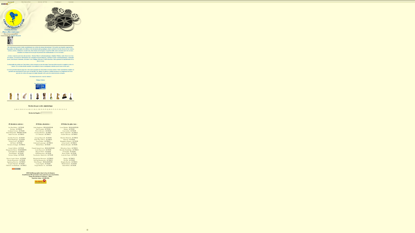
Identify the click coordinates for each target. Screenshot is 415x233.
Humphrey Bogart (65, 141)
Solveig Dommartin (40, 160)
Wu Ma (66, 160)
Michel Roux (40, 145)
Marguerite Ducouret (39, 158)
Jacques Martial (13, 164)
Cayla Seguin (40, 164)
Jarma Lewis (13, 141)
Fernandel (66, 151)
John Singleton (37, 127)
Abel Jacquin (40, 129)
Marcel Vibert (40, 151)
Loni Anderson (12, 151)
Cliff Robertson (40, 153)
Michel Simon (66, 164)
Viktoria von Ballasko (12, 165)
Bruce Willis (66, 153)
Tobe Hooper (38, 162)
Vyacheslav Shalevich (39, 155)
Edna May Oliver (39, 139)
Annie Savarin (12, 134)
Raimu (66, 129)
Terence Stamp (12, 155)
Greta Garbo (66, 143)
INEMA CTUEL (11, 30)
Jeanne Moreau (65, 134)
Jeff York (13, 143)
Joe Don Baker (12, 127)
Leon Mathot (64, 127)
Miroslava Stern (66, 148)
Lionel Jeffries (12, 148)
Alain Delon (65, 165)
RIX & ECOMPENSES (11, 32)
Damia (66, 158)
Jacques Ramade (16, 35)
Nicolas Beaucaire (12, 160)
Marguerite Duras (11, 150)
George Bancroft (40, 138)
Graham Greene (13, 131)
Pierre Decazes (39, 131)
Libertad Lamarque (40, 143)
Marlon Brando (66, 145)
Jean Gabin (65, 131)
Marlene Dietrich (65, 138)
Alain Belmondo (11, 132)
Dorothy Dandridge (66, 150)
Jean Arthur (39, 141)
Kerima (12, 129)
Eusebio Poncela (13, 138)
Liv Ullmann (40, 134)
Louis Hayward (40, 150)
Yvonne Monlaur (39, 132)
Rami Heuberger (13, 139)
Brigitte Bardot (65, 162)
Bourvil (65, 139)
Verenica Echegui (12, 145)
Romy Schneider (66, 132)
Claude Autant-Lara (38, 148)
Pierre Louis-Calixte (13, 158)
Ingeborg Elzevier (12, 162)
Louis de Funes (65, 155)
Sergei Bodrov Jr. (39, 165)
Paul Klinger (13, 153)
